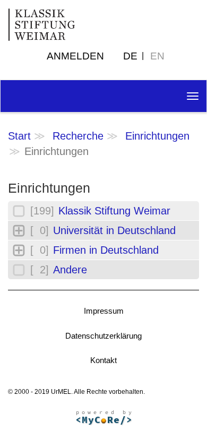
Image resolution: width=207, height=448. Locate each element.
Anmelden (75, 56)
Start (19, 136)
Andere (70, 269)
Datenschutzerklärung (103, 335)
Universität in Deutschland (114, 230)
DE (130, 56)
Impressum (104, 310)
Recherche (78, 136)
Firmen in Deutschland (106, 250)
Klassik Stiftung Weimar (114, 211)
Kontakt (103, 360)
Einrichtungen (157, 136)
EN (157, 56)
